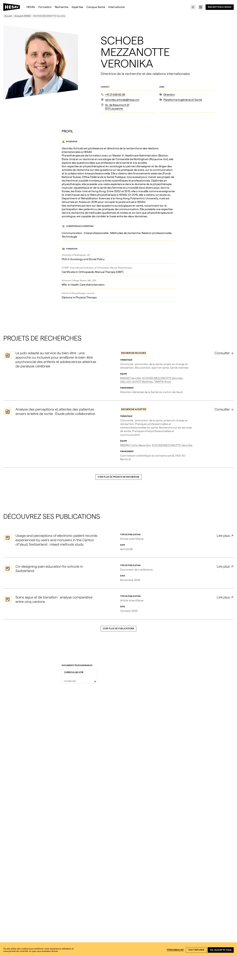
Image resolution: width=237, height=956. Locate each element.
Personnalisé (175, 950)
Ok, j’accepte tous (221, 950)
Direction (169, 94)
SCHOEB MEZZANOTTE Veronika (162, 378)
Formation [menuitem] (45, 7)
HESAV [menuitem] (30, 7)
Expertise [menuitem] (77, 7)
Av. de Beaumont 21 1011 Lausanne (117, 106)
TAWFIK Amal (162, 381)
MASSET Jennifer (130, 378)
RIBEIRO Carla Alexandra (135, 445)
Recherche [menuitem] (61, 7)
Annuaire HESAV (22, 16)
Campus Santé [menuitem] (95, 7)
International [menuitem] (116, 7)
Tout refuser (196, 950)
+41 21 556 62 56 (115, 94)
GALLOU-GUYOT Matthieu (136, 381)
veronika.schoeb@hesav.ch (122, 99)
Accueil (8, 16)
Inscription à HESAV (220, 7)
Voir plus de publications (118, 628)
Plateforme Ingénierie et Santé (182, 99)
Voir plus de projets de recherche (118, 477)
